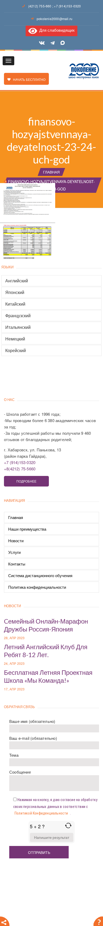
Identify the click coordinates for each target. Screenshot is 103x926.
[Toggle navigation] (8, 60)
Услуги (14, 552)
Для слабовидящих (56, 30)
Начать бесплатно (28, 79)
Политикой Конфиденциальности (41, 813)
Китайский (15, 304)
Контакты (16, 564)
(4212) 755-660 (40, 6)
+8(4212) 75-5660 (19, 468)
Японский (14, 292)
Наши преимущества (27, 529)
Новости (16, 540)
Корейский (15, 350)
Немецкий (15, 339)
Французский (18, 316)
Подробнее (26, 481)
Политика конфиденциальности (37, 587)
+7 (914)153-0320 (67, 6)
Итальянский (18, 327)
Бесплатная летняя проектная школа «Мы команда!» (48, 676)
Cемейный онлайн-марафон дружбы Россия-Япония (46, 625)
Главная (51, 172)
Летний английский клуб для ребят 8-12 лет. (45, 650)
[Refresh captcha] (68, 825)
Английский (16, 281)
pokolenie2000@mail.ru (54, 18)
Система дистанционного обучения (40, 575)
